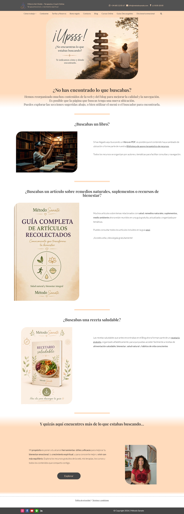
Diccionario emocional (146, 13)
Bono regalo (75, 13)
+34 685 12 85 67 (118, 5)
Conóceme (44, 13)
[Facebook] (27, 510)
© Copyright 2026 (121, 510)
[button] (35, 13)
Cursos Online (107, 13)
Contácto (87, 13)
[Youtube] (32, 510)
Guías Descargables (125, 13)
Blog (96, 13)
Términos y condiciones (100, 500)
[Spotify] (36, 510)
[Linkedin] (41, 510)
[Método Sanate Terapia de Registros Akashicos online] (24, 5)
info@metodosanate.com (138, 5)
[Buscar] (161, 14)
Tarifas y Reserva (59, 13)
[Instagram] (22, 510)
